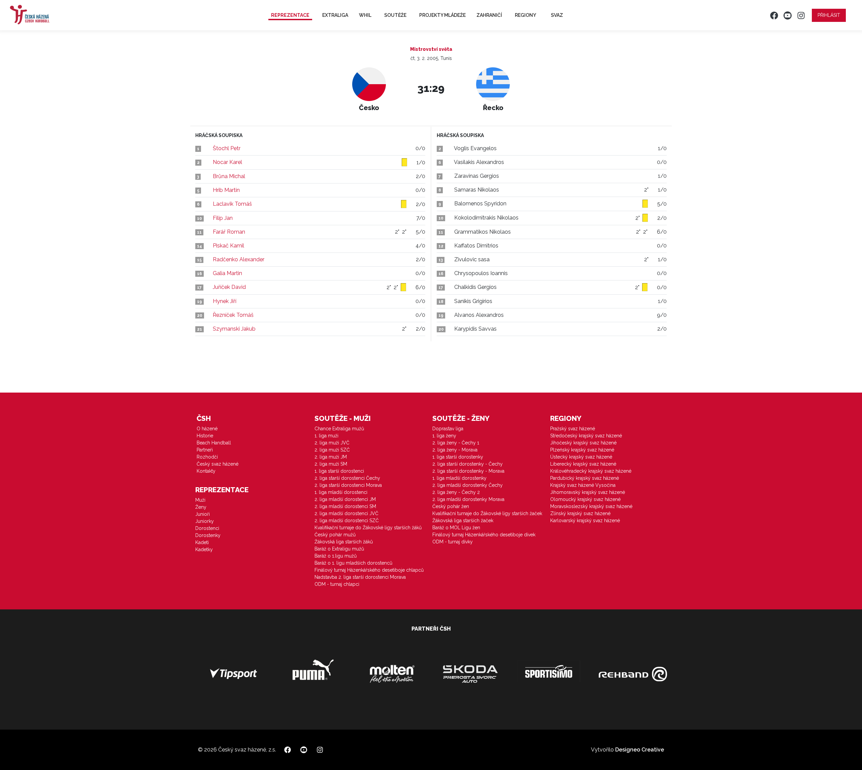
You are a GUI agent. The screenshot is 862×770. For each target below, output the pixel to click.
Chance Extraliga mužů (339, 428)
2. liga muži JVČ (332, 442)
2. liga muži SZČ (332, 450)
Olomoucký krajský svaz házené (585, 499)
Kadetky (204, 549)
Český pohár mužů (335, 534)
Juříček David (229, 287)
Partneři (205, 450)
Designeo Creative (639, 749)
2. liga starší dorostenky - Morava (468, 471)
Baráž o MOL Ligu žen (456, 527)
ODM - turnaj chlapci (336, 584)
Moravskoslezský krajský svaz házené (591, 506)
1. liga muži (326, 435)
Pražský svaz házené (572, 428)
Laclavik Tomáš (232, 204)
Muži (200, 500)
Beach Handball (214, 442)
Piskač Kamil (228, 245)
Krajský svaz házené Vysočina (583, 485)
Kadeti (202, 542)
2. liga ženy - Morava (454, 450)
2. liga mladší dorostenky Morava (468, 499)
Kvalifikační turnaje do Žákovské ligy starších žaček (487, 513)
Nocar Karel (227, 162)
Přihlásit (829, 15)
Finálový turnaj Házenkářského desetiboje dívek (483, 534)
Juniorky (204, 521)
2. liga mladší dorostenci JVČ (346, 513)
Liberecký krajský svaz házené (583, 464)
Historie (205, 435)
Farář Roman (229, 232)
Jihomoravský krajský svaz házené (587, 492)
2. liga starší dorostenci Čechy (347, 478)
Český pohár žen (450, 506)
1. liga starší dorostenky (457, 457)
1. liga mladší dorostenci (340, 492)
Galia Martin (227, 273)
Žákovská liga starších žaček (462, 520)
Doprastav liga (447, 428)
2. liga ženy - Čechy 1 (455, 442)
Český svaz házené (217, 464)
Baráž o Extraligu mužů (339, 548)
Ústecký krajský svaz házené (581, 457)
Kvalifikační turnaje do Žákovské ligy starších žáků (368, 527)
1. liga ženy (444, 435)
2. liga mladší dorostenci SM (345, 506)
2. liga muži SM (330, 464)
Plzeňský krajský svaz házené (582, 450)
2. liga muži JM (330, 457)
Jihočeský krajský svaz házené (583, 442)
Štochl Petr (226, 148)
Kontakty (206, 471)
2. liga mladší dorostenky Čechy (467, 485)
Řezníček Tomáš (233, 315)
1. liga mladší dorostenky (459, 478)
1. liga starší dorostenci (339, 471)
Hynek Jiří (224, 301)
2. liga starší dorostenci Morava (348, 485)
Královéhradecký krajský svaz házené (590, 471)
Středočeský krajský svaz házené (586, 435)
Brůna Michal (229, 176)
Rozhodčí (207, 457)
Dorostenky (208, 535)
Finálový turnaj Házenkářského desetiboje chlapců (369, 570)
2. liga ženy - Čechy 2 (456, 492)
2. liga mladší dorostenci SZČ (346, 520)
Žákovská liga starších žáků (343, 541)
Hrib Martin (226, 190)
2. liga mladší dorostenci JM (345, 499)
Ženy (200, 507)
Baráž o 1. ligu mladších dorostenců (353, 563)
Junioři (202, 514)
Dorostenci (207, 528)
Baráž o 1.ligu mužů (335, 556)
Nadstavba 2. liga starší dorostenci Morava (360, 577)
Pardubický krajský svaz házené (584, 478)
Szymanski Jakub (234, 329)
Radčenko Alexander (238, 259)
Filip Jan (223, 218)
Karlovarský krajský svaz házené (585, 520)
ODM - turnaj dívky (452, 541)
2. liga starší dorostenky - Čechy (467, 464)
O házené (207, 428)
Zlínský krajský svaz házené (580, 513)
